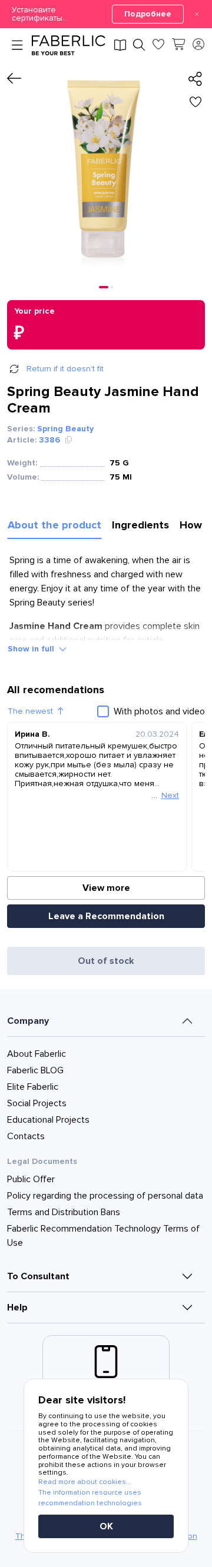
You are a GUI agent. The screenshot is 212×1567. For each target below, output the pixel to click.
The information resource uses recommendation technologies (90, 1498)
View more (106, 888)
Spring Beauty (65, 429)
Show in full (31, 649)
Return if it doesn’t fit (65, 369)
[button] (106, 14)
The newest (30, 711)
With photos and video (159, 711)
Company (28, 1021)
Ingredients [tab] (140, 524)
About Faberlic (36, 1054)
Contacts (26, 1136)
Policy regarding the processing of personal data (105, 1196)
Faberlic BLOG (35, 1070)
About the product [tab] (54, 524)
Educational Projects (48, 1120)
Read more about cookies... (84, 1482)
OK (106, 1526)
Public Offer (31, 1179)
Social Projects (37, 1103)
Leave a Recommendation (106, 916)
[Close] (196, 14)
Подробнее (147, 14)
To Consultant (38, 1276)
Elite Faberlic (32, 1087)
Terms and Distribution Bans (63, 1212)
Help (17, 1307)
